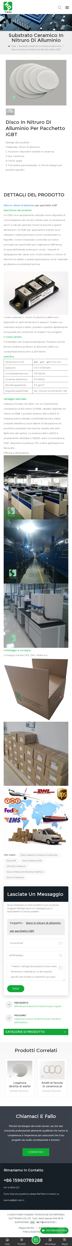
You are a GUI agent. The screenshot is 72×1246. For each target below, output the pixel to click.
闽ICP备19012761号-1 (46, 1222)
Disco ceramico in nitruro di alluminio (39, 855)
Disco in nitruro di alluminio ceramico (25, 872)
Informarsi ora (56, 1230)
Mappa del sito (26, 1228)
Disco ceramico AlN (32, 861)
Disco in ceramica (15, 877)
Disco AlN (11, 861)
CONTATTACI (36, 1152)
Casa (13, 46)
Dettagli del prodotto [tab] (34, 195)
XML (41, 1228)
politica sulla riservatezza (36, 1231)
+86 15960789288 (23, 1181)
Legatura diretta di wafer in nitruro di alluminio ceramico (20, 1084)
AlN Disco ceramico (16, 866)
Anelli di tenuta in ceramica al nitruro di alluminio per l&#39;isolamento (53, 1084)
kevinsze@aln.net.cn (14, 1200)
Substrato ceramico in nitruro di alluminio (40, 46)
